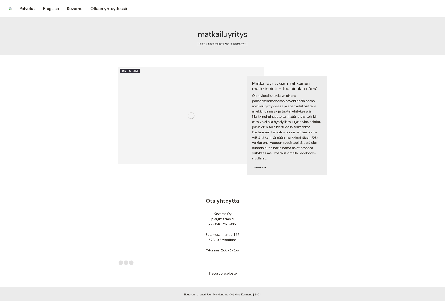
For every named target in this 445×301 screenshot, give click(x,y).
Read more (260, 167)
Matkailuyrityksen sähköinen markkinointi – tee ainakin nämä (285, 86)
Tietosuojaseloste (222, 273)
